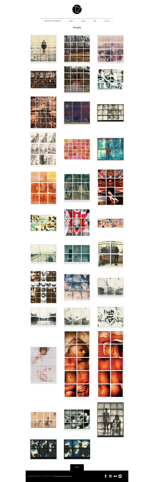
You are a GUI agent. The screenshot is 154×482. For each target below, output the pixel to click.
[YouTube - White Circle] (120, 476)
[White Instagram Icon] (110, 476)
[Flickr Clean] (115, 476)
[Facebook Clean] (105, 476)
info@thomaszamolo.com (62, 476)
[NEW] (77, 9)
